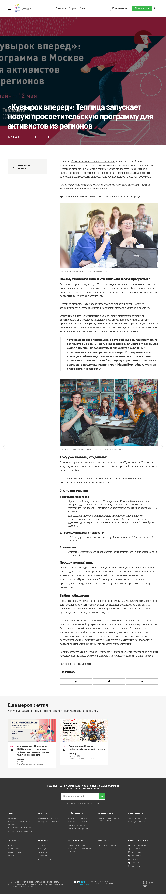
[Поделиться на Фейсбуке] (109, 681)
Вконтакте (136, 856)
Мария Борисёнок (108, 604)
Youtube (135, 859)
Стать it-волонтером (137, 818)
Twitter (135, 863)
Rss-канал (136, 866)
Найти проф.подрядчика (79, 829)
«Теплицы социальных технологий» (93, 161)
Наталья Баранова (139, 608)
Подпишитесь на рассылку (80, 710)
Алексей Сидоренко (101, 612)
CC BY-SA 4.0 (28, 886)
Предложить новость (77, 845)
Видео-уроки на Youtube (49, 818)
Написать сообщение (107, 845)
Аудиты (11, 845)
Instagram (136, 852)
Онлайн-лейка (14, 852)
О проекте (42, 845)
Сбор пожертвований (77, 822)
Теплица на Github (136, 822)
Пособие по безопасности (20, 831)
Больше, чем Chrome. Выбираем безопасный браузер (87, 747)
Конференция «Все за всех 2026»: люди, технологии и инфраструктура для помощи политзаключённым (33, 750)
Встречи (73, 8)
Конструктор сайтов (77, 818)
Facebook (136, 849)
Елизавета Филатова (72, 608)
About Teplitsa (44, 859)
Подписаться (142, 8)
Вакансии (42, 852)
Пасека (11, 856)
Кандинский (13, 849)
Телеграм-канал (139, 845)
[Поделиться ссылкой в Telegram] (142, 681)
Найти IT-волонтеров (77, 825)
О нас (83, 8)
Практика (61, 8)
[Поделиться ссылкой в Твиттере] (76, 681)
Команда (42, 849)
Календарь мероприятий (49, 822)
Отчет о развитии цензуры (20, 828)
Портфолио (43, 856)
